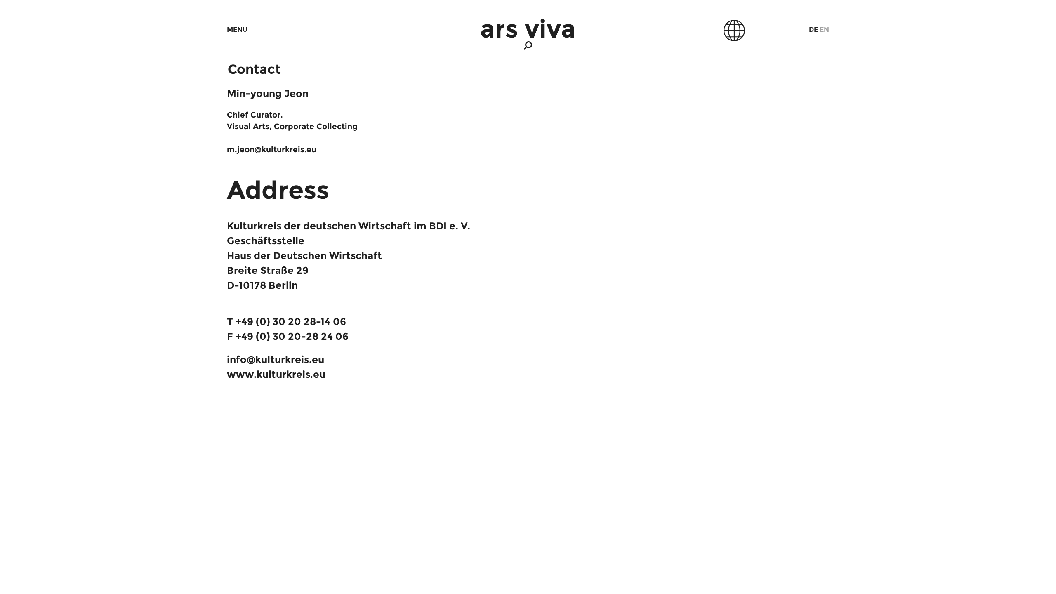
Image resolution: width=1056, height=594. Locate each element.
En (824, 29)
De (813, 29)
